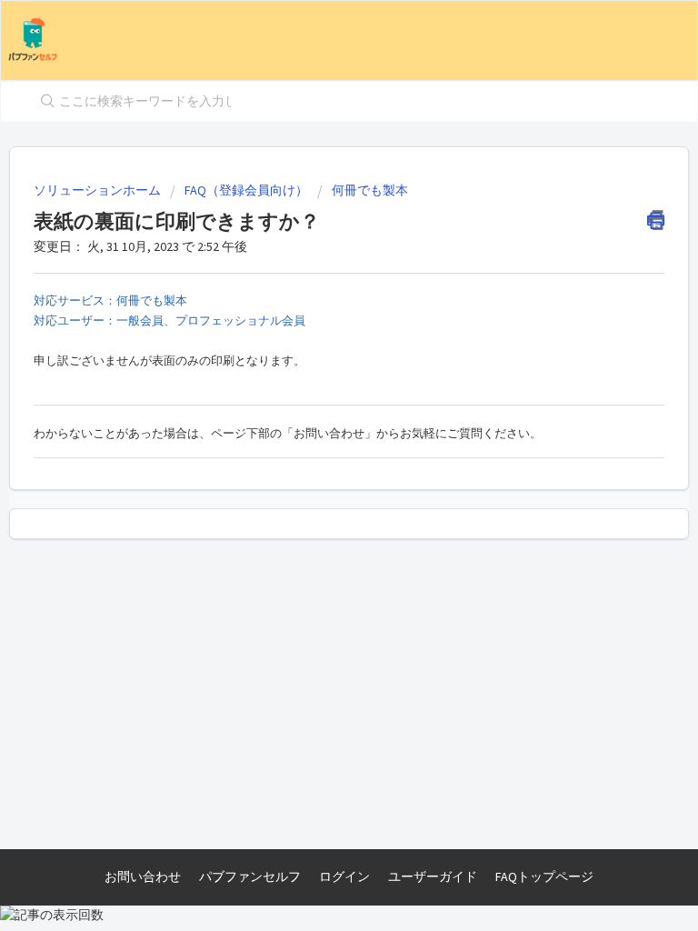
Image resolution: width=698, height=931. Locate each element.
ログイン (344, 876)
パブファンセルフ (250, 876)
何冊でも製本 (370, 190)
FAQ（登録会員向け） (246, 190)
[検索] (43, 102)
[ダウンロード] (315, 451)
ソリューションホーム (99, 190)
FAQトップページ (544, 876)
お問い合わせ (143, 876)
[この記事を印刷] (655, 220)
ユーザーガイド (432, 876)
